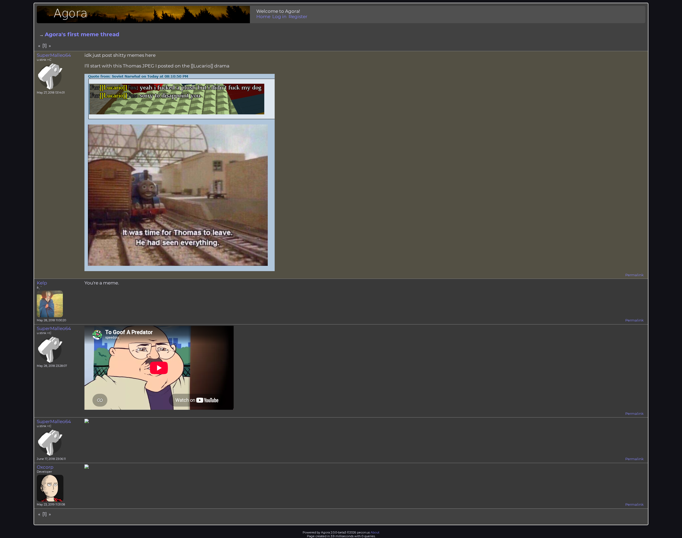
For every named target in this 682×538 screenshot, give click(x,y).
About (375, 532)
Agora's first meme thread (82, 34)
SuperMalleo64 (54, 55)
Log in (279, 16)
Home (263, 16)
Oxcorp (45, 467)
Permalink (634, 275)
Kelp (42, 283)
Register (298, 16)
